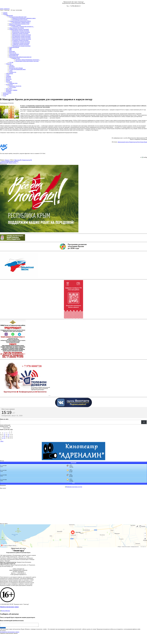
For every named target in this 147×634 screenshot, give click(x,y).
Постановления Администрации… (21, 22)
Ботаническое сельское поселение (21, 32)
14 (8, 434)
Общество (8, 63)
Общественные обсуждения (16, 28)
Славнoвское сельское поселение (20, 43)
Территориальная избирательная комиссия (20, 57)
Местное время (8, 409)
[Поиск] (144, 422)
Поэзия (8, 80)
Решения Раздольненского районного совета (24, 18)
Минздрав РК (18, 160)
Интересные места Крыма (16, 68)
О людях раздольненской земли (17, 69)
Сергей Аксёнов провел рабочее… (10, 161)
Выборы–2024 (16, 58)
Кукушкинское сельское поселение (21, 36)
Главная (5, 12)
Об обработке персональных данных (9, 632)
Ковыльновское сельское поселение (21, 34)
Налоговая (12, 51)
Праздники (9, 81)
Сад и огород (12, 87)
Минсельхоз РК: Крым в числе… (8, 162)
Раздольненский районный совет (17, 16)
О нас (4, 95)
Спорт (7, 75)
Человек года (12, 72)
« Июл (1, 441)
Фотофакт (8, 91)
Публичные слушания (15, 25)
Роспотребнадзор (13, 55)
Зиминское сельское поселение (20, 33)
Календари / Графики (11, 90)
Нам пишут (9, 88)
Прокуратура (12, 52)
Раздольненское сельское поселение (21, 39)
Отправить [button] (3, 627)
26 (4, 438)
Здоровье (8, 76)
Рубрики (5, 14)
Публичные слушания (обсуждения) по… (23, 26)
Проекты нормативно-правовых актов (19, 23)
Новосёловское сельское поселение (21, 37)
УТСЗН (11, 62)
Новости (7, 160)
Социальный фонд (14, 54)
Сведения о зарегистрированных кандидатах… (27, 59)
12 (4, 434)
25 (2, 438)
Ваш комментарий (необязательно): (12, 620)
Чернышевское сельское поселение (21, 46)
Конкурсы (8, 79)
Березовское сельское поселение (20, 30)
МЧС (10, 50)
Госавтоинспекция (14, 47)
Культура (8, 77)
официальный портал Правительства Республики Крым (132, 142)
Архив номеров (7, 92)
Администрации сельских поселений (19, 29)
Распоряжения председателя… (20, 19)
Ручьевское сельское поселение (20, 40)
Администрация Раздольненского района (20, 21)
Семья (10, 70)
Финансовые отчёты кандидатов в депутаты (27, 61)
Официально (9, 15)
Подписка (5, 94)
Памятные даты (13, 83)
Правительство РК (27, 160)
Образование (9, 73)
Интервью (12, 66)
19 (4, 436)
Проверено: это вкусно (15, 86)
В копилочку (9, 84)
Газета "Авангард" (5, 8)
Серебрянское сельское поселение (21, 41)
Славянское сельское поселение (20, 44)
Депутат (11, 65)
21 (8, 436)
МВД (10, 48)
